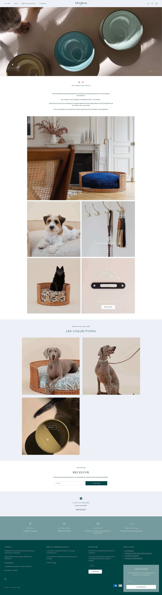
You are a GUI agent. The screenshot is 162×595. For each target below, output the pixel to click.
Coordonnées (129, 551)
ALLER (111, 388)
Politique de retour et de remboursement (138, 553)
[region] (81, 38)
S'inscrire (95, 571)
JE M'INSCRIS (141, 587)
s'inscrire (96, 483)
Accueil (7, 3)
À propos (42, 3)
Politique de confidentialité (133, 558)
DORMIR (51, 388)
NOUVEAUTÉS (11, 68)
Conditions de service (132, 556)
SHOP (16, 3)
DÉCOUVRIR (108, 307)
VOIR (81, 193)
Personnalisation (29, 3)
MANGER (51, 427)
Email (54, 562)
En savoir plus (8, 562)
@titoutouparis (81, 509)
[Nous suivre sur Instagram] (5, 579)
